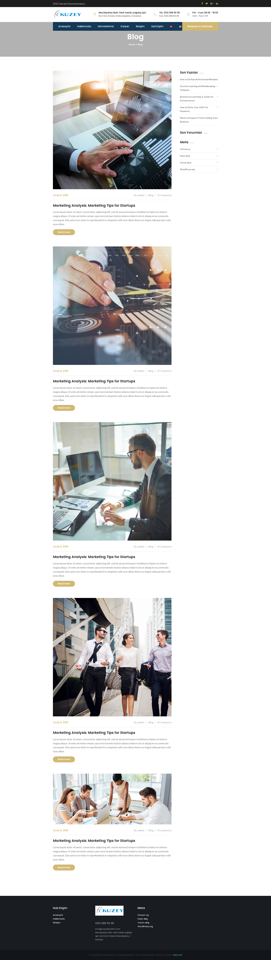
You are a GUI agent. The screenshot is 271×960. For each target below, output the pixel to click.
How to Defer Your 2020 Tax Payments (194, 109)
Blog (140, 44)
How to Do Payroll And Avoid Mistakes (199, 79)
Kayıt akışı (185, 156)
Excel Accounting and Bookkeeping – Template (198, 88)
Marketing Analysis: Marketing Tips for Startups (94, 205)
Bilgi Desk (177, 955)
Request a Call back (200, 26)
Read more (64, 232)
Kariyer (125, 26)
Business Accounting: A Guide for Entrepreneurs (196, 98)
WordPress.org (187, 169)
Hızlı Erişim (157, 26)
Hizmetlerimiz (106, 26)
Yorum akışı (185, 162)
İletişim (140, 26)
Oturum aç (185, 149)
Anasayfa (64, 26)
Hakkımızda (84, 26)
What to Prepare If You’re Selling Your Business (199, 120)
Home (132, 44)
